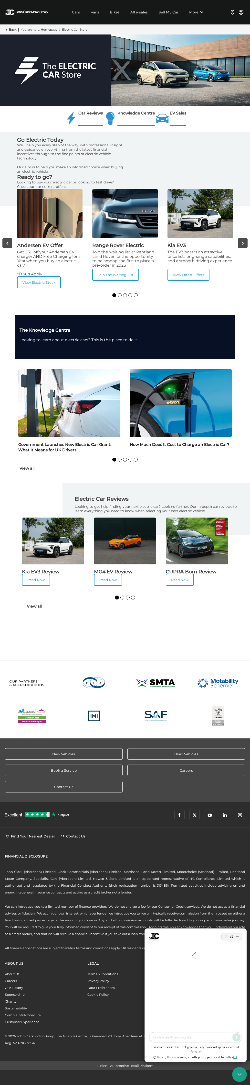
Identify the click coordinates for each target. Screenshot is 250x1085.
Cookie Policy (98, 994)
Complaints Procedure (23, 1015)
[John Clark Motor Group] (26, 12)
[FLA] (94, 683)
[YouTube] (210, 815)
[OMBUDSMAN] (32, 716)
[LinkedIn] (225, 815)
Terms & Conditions (102, 974)
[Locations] (233, 12)
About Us (12, 974)
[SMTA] (156, 683)
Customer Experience (22, 1022)
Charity (10, 1001)
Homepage (49, 29)
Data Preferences (101, 988)
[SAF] (156, 716)
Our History (14, 988)
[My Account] (241, 12)
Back (12, 29)
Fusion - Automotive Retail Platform (125, 1066)
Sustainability (16, 1008)
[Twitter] (194, 815)
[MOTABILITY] (218, 683)
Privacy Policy (98, 981)
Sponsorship (15, 994)
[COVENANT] (218, 716)
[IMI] (94, 716)
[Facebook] (179, 815)
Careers (11, 981)
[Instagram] (240, 815)
